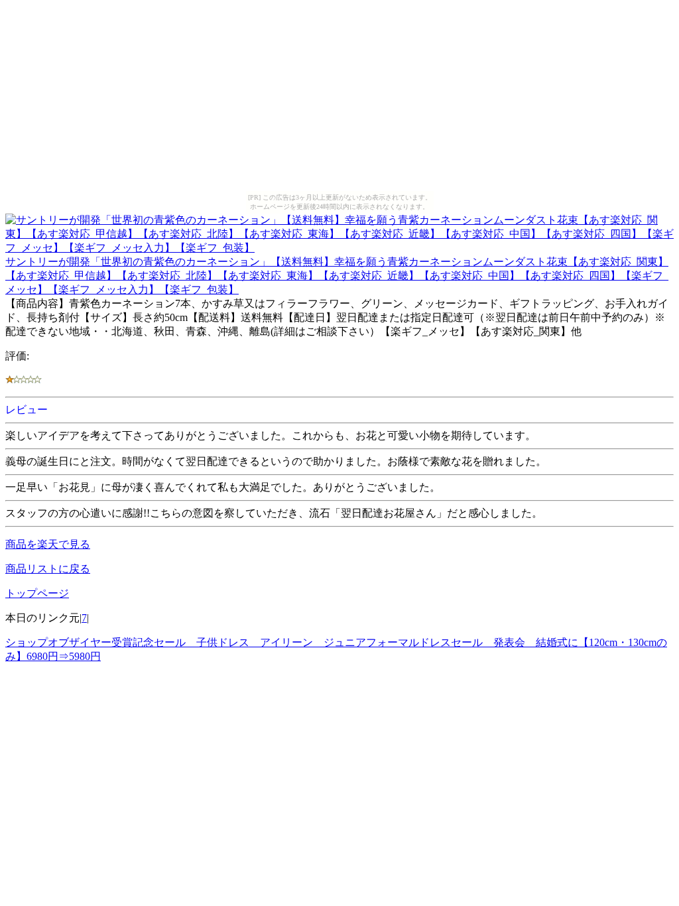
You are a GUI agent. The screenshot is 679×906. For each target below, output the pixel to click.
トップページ (37, 593)
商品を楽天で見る (47, 544)
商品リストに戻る (47, 568)
